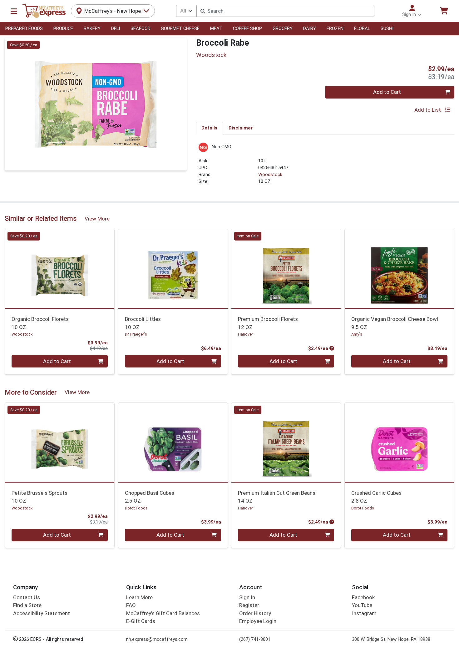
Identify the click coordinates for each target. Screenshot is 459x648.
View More (97, 218)
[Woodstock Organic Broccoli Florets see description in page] (59, 268)
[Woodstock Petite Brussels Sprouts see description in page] (59, 442)
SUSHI (387, 28)
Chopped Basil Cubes (149, 497)
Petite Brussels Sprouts (39, 497)
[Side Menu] (14, 11)
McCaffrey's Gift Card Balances (163, 613)
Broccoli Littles (143, 323)
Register (249, 605)
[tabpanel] (325, 166)
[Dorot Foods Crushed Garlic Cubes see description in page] (399, 442)
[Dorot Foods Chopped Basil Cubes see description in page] (172, 442)
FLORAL (362, 28)
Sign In (247, 597)
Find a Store (27, 605)
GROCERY (283, 28)
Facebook (363, 597)
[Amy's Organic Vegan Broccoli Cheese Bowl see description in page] (399, 268)
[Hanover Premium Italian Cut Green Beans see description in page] (286, 442)
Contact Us (26, 597)
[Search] (202, 11)
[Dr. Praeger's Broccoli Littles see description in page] (172, 268)
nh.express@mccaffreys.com (157, 639)
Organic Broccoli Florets (40, 323)
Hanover (245, 334)
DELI (115, 28)
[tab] (209, 128)
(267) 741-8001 (254, 639)
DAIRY (309, 28)
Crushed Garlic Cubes (376, 497)
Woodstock (270, 174)
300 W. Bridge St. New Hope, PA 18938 (391, 639)
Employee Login (257, 621)
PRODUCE (63, 28)
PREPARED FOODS (24, 28)
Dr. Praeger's (136, 334)
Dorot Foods (136, 508)
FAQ (131, 605)
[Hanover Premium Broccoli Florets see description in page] (286, 268)
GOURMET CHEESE (180, 28)
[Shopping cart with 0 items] (444, 11)
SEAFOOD (141, 28)
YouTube (362, 605)
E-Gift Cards (140, 621)
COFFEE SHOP (247, 28)
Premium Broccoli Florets (268, 323)
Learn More (139, 597)
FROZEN (335, 28)
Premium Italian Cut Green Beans (276, 497)
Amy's (356, 334)
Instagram (364, 613)
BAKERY (92, 28)
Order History (255, 613)
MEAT (216, 28)
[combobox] (285, 11)
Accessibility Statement (41, 613)
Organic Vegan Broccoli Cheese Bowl (394, 323)
